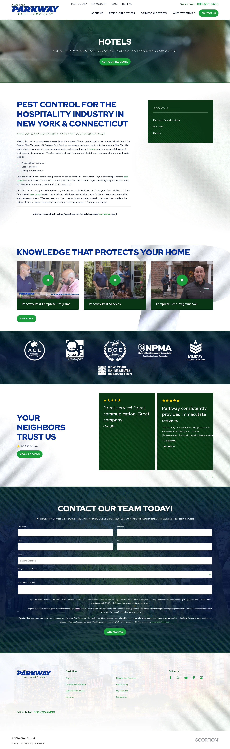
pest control (36, 194)
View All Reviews (30, 454)
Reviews (127, 4)
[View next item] (212, 477)
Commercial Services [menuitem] (154, 13)
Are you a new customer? (27, 569)
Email (119, 541)
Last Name (121, 527)
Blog (114, 4)
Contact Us (208, 13)
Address (21, 555)
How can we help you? (26, 583)
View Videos (26, 318)
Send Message (114, 631)
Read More (169, 446)
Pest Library (79, 4)
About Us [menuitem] (97, 13)
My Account (99, 4)
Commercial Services (76, 684)
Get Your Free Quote (115, 61)
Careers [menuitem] (157, 133)
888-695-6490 (207, 4)
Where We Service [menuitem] (184, 13)
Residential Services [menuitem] (122, 13)
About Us (70, 678)
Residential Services (126, 678)
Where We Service (75, 690)
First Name (22, 527)
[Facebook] (170, 677)
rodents (93, 149)
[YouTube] (185, 677)
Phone (20, 541)
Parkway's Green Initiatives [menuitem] (166, 120)
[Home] (35, 10)
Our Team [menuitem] (158, 126)
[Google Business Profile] (201, 677)
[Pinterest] (193, 677)
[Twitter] (178, 677)
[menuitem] (15, 743)
